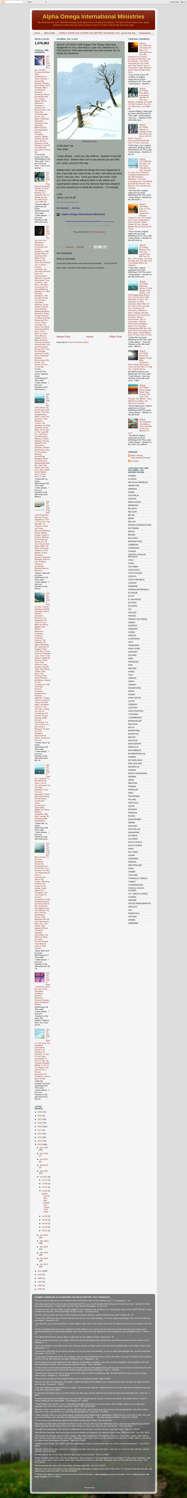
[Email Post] (90, 247)
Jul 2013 (44, 1177)
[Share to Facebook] (102, 247)
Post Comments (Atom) (78, 342)
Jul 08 (45, 1184)
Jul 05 (45, 1216)
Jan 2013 (44, 1264)
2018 (40, 1127)
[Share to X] (100, 247)
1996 (40, 1285)
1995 (40, 1289)
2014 (40, 1141)
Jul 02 (45, 1227)
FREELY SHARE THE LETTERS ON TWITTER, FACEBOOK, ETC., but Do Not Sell (97, 33)
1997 (40, 1282)
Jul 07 (45, 1187)
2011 (40, 1275)
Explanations (145, 33)
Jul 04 (45, 1220)
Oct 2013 (44, 1159)
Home (37, 33)
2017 (40, 1130)
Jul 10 (45, 1180)
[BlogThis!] (97, 247)
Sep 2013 (44, 1165)
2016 (40, 1134)
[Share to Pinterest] (105, 247)
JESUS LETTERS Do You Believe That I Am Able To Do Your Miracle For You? (140, 426)
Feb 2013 (44, 1258)
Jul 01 (45, 1231)
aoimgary (70, 247)
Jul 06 (45, 1191)
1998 (40, 1278)
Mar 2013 (44, 1253)
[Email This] (95, 247)
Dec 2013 (44, 1148)
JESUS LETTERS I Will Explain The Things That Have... (45, 1203)
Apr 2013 (44, 1247)
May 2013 (44, 1241)
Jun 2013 (44, 1235)
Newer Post (63, 336)
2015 (40, 1137)
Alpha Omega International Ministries (93, 16)
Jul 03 (45, 1223)
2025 (40, 1112)
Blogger (98, 1488)
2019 (40, 1123)
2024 (40, 1116)
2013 (40, 1144)
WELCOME (49, 33)
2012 (40, 1271)
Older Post (116, 336)
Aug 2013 (44, 1171)
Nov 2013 (44, 1154)
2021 (40, 1119)
